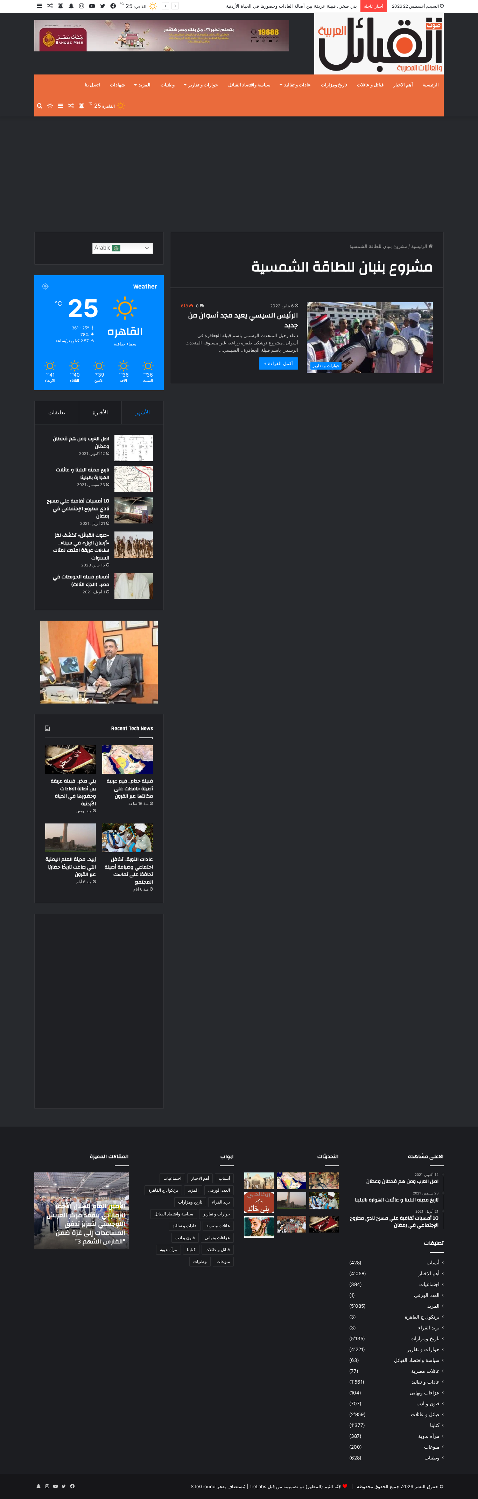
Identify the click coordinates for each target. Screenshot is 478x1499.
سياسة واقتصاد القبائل (249, 85)
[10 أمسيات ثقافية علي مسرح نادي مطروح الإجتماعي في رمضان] (133, 510)
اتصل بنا (92, 85)
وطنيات (168, 85)
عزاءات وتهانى (425, 1393)
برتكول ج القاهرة (422, 1317)
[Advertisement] (239, 172)
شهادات (117, 85)
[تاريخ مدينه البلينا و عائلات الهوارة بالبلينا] (133, 479)
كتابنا (435, 1425)
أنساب (433, 1262)
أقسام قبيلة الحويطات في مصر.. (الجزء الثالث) (81, 580)
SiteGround (203, 1486)
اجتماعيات (429, 1284)
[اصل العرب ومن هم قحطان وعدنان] (133, 448)
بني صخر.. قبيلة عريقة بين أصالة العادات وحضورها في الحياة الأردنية (291, 6)
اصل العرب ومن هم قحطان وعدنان (81, 442)
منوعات (432, 1447)
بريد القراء (429, 1327)
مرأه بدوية (429, 1436)
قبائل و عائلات (370, 85)
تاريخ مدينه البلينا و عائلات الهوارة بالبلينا (82, 473)
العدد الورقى (427, 1295)
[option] (81, 1210)
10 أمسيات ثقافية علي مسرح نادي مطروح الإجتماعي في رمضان (78, 509)
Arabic (103, 248)
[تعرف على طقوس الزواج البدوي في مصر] (292, 1224)
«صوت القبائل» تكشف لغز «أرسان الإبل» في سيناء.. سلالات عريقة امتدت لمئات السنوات (81, 547)
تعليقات (56, 412)
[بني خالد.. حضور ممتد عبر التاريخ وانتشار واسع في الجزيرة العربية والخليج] (259, 1202)
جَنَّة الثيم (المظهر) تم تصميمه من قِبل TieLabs (295, 1486)
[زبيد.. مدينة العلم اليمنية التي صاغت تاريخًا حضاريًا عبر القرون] (70, 837)
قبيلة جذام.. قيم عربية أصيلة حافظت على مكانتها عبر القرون (130, 789)
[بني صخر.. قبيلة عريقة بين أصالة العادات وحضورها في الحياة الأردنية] (70, 759)
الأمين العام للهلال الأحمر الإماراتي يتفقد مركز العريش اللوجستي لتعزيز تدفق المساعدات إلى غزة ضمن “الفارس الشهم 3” (86, 1223)
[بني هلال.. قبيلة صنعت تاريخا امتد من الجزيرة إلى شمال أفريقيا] (324, 1180)
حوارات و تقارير (203, 85)
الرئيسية (431, 85)
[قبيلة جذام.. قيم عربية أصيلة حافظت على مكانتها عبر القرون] (127, 759)
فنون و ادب (428, 1403)
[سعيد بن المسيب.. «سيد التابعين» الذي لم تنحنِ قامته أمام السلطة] (259, 1227)
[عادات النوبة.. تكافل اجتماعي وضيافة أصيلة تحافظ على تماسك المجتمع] (127, 837)
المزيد (144, 85)
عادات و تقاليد (297, 85)
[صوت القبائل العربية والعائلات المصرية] (379, 45)
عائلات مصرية (425, 1371)
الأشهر (142, 412)
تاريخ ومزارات (334, 85)
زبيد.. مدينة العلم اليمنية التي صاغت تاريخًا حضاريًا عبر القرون (70, 867)
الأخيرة (100, 412)
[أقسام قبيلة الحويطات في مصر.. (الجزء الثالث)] (133, 586)
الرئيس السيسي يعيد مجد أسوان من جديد (243, 320)
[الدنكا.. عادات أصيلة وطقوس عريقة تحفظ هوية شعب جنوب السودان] (259, 1180)
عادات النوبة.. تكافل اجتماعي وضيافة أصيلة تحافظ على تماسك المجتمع (129, 871)
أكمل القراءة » (278, 363)
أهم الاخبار (403, 85)
